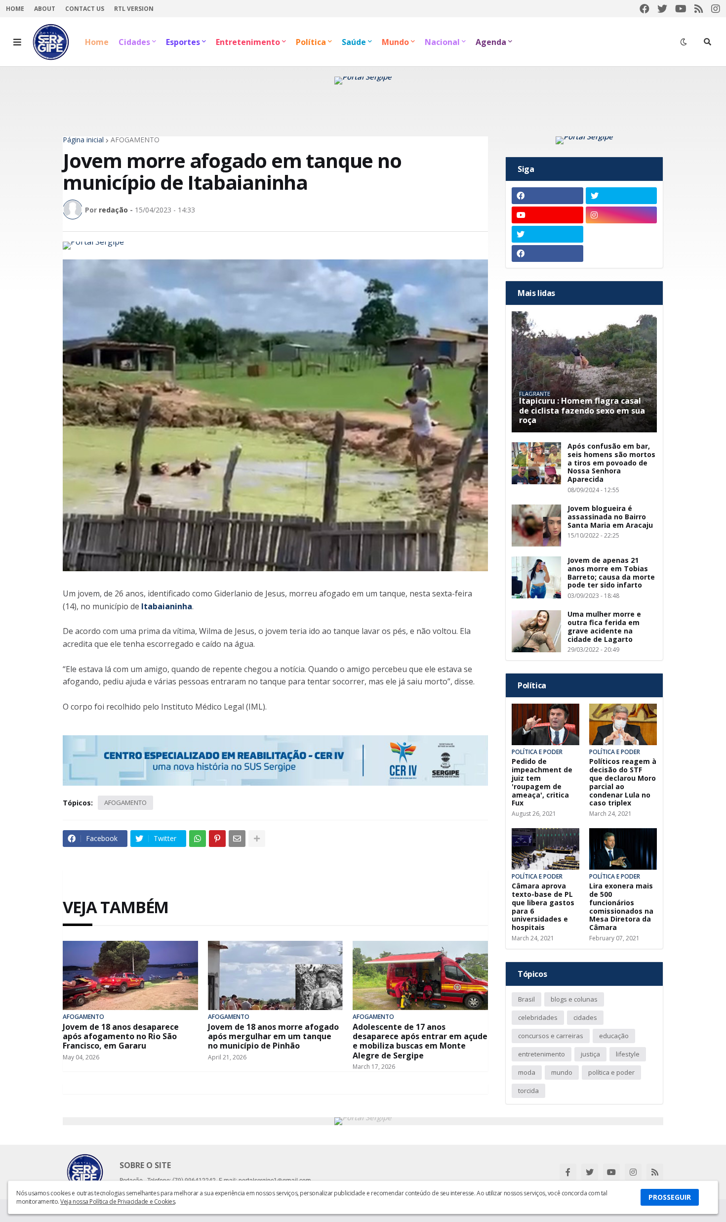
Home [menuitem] (97, 42)
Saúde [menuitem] (354, 42)
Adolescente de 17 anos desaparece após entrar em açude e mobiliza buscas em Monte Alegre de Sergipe (420, 1041)
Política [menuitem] (311, 42)
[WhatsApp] (197, 838)
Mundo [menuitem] (395, 42)
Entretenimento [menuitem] (248, 42)
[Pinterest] (217, 838)
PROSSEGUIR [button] (669, 1197)
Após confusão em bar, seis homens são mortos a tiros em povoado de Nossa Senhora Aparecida (611, 463)
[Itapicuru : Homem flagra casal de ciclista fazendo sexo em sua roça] (584, 371)
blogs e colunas (574, 999)
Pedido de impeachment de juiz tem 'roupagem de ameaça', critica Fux (542, 782)
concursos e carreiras (550, 1035)
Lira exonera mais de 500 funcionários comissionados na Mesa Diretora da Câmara (621, 907)
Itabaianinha (166, 606)
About (44, 8)
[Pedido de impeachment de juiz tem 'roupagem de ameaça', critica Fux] (545, 724)
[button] (17, 42)
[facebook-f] (568, 1172)
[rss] (698, 8)
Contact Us (84, 8)
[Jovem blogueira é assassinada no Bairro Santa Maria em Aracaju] (536, 526)
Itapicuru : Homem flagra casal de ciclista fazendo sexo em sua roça (582, 410)
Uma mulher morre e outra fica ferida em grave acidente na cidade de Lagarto (604, 626)
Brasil (526, 999)
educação (614, 1035)
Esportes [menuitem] (183, 42)
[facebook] (644, 8)
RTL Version (134, 8)
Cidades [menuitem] (134, 42)
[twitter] (662, 8)
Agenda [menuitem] (491, 42)
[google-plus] (621, 234)
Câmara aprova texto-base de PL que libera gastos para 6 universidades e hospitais (543, 907)
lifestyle (628, 1054)
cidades (585, 1017)
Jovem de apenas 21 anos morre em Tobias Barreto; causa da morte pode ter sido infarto (611, 573)
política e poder (611, 1072)
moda (526, 1072)
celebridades (538, 1017)
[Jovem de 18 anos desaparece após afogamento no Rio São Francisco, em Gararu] (130, 975)
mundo (561, 1072)
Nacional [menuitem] (442, 42)
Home (15, 8)
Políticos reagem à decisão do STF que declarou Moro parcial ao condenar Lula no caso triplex (622, 782)
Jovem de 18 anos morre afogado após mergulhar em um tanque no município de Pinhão (273, 1036)
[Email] (237, 838)
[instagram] (715, 8)
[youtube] (680, 8)
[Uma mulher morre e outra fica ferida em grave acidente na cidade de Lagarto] (536, 631)
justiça (590, 1054)
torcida (528, 1090)
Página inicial (83, 139)
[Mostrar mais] (256, 838)
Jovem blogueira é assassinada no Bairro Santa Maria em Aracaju (610, 517)
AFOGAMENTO (135, 139)
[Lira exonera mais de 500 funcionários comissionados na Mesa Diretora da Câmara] (623, 849)
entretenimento (541, 1054)
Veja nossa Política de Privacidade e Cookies (117, 1201)
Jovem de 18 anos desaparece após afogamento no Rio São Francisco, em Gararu (121, 1036)
